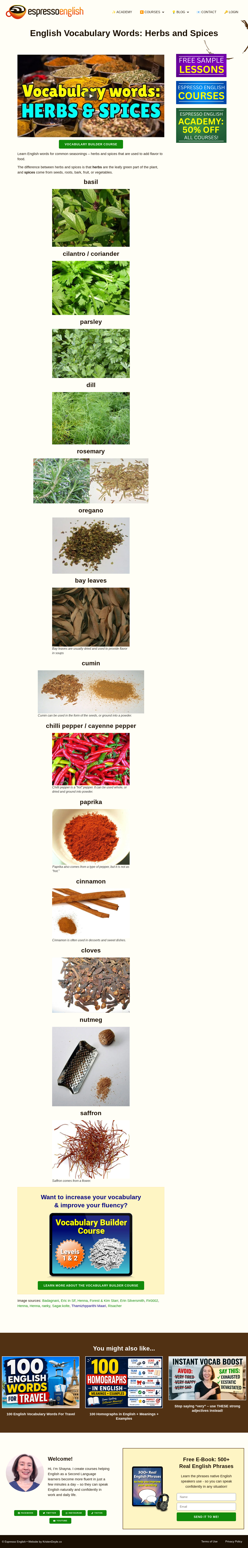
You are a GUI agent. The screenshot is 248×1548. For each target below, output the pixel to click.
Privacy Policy (233, 1541)
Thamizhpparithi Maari (88, 1306)
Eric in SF (68, 1301)
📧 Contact (206, 12)
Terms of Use (209, 1541)
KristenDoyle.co (52, 1541)
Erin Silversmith (132, 1301)
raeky (46, 1306)
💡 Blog (178, 12)
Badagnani (50, 1301)
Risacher (115, 1306)
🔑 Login (231, 12)
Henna (83, 1301)
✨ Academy (122, 12)
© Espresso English (14, 1541)
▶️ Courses (150, 12)
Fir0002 (152, 1301)
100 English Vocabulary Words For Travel (41, 1414)
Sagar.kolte (61, 1306)
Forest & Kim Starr (104, 1301)
